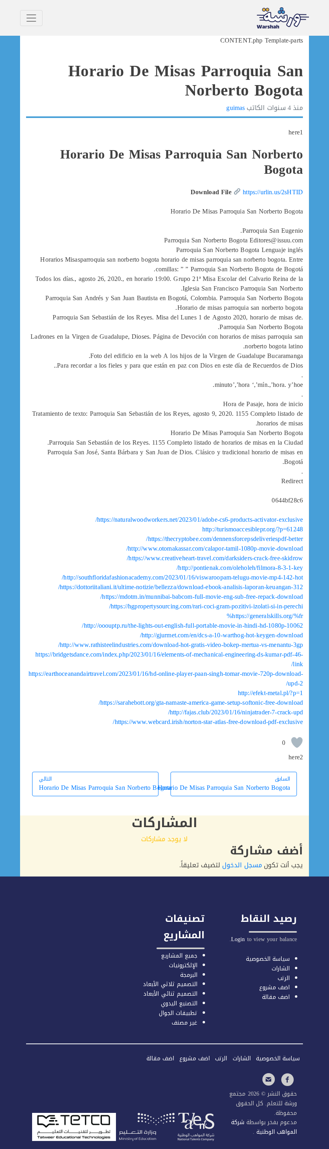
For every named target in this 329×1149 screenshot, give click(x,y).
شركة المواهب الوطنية (264, 1127)
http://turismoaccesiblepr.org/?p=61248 (252, 529)
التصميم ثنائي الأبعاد (170, 993)
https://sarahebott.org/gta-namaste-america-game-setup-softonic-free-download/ (201, 702)
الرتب (284, 978)
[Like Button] (297, 742)
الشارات (281, 968)
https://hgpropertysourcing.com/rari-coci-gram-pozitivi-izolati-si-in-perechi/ (206, 606)
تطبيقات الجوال (178, 1013)
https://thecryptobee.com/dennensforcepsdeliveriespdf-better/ (224, 539)
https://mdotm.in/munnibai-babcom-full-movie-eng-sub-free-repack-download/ (201, 596)
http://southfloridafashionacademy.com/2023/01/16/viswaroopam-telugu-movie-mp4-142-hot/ (182, 577)
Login (238, 939)
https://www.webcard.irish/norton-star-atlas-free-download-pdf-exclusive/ (208, 722)
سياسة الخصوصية (268, 959)
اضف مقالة (276, 997)
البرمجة (188, 975)
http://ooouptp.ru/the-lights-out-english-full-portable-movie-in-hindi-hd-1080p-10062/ (192, 625)
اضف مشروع (274, 987)
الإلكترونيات (183, 965)
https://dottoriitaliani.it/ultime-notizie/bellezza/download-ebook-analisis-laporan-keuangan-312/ (180, 587)
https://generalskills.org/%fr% (265, 616)
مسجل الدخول (242, 865)
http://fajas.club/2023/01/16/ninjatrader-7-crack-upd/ (235, 712)
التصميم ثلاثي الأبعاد (170, 984)
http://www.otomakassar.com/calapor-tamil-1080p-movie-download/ (214, 548)
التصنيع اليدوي (179, 1003)
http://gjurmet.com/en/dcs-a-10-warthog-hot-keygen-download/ (221, 635)
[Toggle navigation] (31, 18)
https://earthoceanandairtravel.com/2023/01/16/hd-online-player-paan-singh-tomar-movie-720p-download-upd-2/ (165, 678)
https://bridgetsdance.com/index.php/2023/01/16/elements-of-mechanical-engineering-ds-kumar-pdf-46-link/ (169, 659)
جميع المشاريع (179, 955)
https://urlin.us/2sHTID (273, 192)
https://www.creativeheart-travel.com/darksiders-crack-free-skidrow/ (215, 558)
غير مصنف (184, 1022)
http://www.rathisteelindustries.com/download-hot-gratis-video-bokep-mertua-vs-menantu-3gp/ (180, 645)
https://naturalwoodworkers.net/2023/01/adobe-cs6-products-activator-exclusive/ (199, 519)
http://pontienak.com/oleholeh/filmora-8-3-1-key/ (240, 567)
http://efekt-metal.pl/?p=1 (270, 693)
